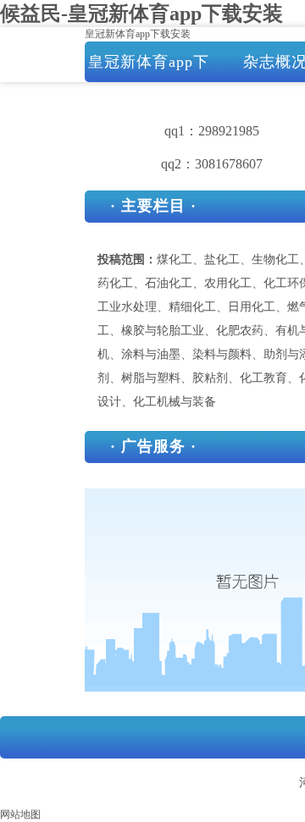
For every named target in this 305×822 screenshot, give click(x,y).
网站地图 (20, 814)
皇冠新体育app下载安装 (138, 34)
